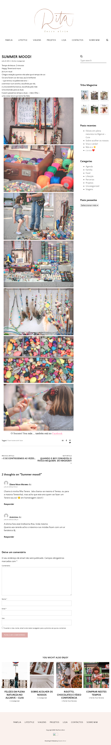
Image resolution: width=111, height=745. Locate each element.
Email (4, 609)
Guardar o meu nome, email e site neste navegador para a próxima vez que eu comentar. (35, 628)
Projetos (51, 40)
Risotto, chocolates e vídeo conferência (69, 694)
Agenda (89, 166)
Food (88, 173)
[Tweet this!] (70, 443)
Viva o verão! (92, 144)
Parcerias (90, 179)
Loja (64, 40)
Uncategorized (20, 61)
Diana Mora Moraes (18, 484)
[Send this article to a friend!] (62, 441)
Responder (9, 504)
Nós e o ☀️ (91, 147)
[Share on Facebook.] (66, 441)
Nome (4, 599)
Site (3, 618)
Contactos (77, 40)
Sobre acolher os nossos (97, 140)
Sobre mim (94, 40)
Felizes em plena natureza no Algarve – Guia (96, 134)
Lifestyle (22, 40)
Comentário (6, 566)
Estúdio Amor (62, 741)
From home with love (15, 440)
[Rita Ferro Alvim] (55, 33)
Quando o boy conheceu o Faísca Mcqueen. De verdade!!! (54, 459)
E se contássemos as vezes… (19, 458)
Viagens (37, 40)
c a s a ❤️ (90, 150)
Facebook (57, 433)
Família (9, 40)
